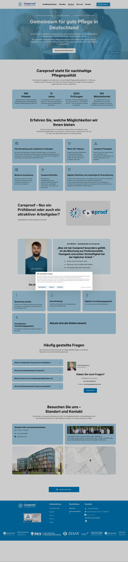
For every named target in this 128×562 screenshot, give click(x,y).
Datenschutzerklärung (86, 287)
